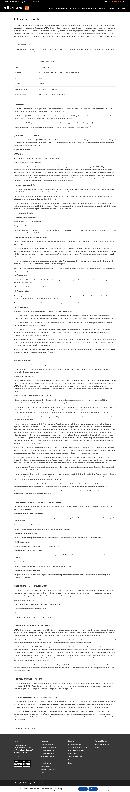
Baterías (43, 772)
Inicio (51, 8)
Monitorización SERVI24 (102, 744)
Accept (83, 789)
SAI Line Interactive (47, 744)
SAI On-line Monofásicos (49, 747)
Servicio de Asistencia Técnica (77, 747)
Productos (73, 8)
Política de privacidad (30, 783)
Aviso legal (17, 783)
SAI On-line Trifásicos (47, 750)
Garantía (70, 763)
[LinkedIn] (38, 1)
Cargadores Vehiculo (47, 757)
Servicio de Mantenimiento (76, 750)
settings (70, 790)
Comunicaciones (46, 763)
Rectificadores (45, 766)
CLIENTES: (107, 1)
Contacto (111, 8)
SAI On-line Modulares (48, 753)
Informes (98, 747)
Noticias (102, 8)
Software (43, 760)
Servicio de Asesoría (74, 744)
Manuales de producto (75, 757)
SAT (124, 1)
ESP (118, 8)
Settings (104, 789)
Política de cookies (45, 783)
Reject (93, 789)
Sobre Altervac (60, 8)
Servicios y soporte (88, 8)
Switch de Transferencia (48, 769)
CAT (123, 8)
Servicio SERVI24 (73, 753)
